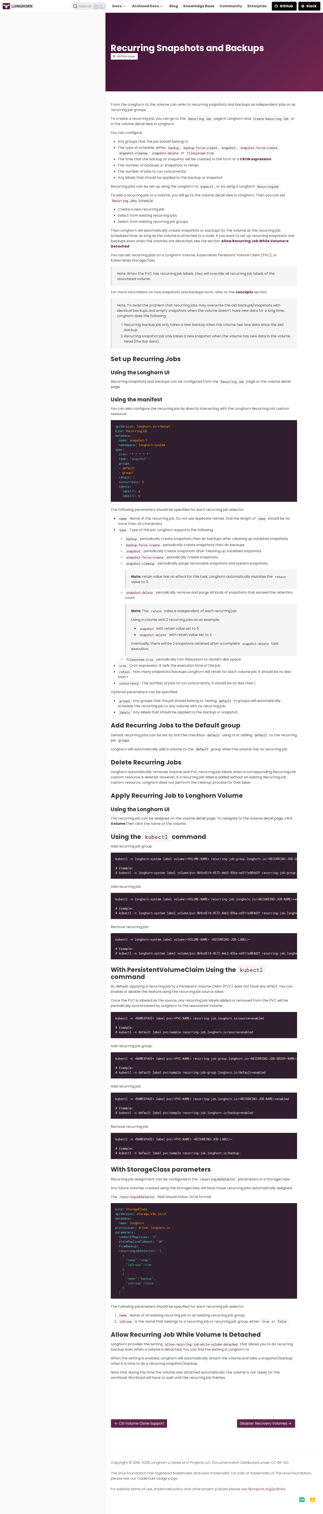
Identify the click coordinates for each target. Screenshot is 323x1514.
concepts (244, 292)
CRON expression (255, 159)
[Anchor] (185, 359)
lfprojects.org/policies (266, 1489)
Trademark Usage (152, 1478)
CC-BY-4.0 (280, 1462)
